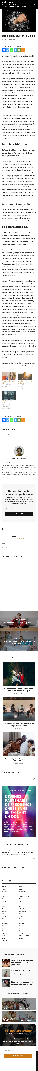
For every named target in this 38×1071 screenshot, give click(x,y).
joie (20, 906)
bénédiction (22, 891)
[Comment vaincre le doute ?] (9, 395)
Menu (34, 4)
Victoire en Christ (24, 935)
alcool (4, 886)
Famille (21, 901)
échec (4, 938)
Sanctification (23, 926)
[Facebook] (4, 50)
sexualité (21, 928)
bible (20, 889)
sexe (3, 928)
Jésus (4, 908)
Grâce (3, 906)
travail (21, 933)
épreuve (4, 940)
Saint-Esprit (5, 923)
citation (21, 894)
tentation (5, 933)
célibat (4, 899)
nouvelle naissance (25, 911)
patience (21, 916)
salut (3, 926)
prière (21, 918)
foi (20, 904)
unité (3, 935)
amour (21, 886)
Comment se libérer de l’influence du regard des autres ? (19, 725)
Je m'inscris (18, 1056)
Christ (4, 894)
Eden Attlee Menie (19, 459)
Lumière (21, 908)
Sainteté (21, 923)
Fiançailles (5, 904)
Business (5, 891)
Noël (3, 913)
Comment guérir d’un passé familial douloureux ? (19, 760)
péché (4, 921)
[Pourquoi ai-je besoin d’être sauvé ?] (9, 376)
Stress (21, 931)
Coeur (3, 896)
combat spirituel (24, 896)
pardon (4, 916)
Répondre (5, 548)
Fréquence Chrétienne (10, 3)
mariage (4, 911)
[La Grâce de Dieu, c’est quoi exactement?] (25, 376)
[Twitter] (7, 50)
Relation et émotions (10, 40)
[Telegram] (15, 50)
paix (20, 913)
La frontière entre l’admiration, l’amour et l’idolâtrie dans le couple (19, 690)
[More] (23, 50)
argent (4, 889)
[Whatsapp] (11, 50)
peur (3, 918)
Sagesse (21, 921)
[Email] (19, 50)
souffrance (5, 931)
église (21, 938)
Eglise (21, 899)
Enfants (4, 901)
